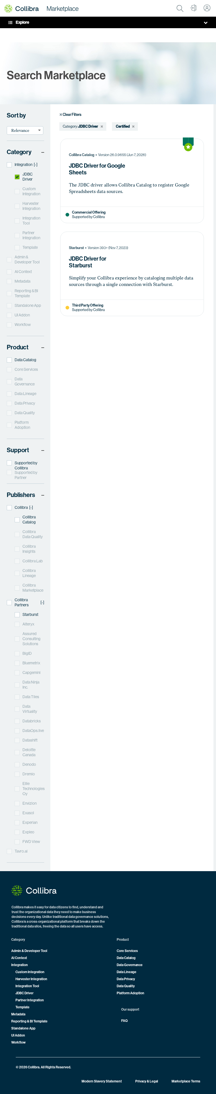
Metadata (18, 1014)
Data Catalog (126, 958)
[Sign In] (207, 8)
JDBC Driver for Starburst (87, 262)
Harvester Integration (31, 979)
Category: (70, 126)
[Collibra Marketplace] (41, 8)
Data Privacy (126, 979)
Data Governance (130, 965)
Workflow (18, 1042)
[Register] (193, 8)
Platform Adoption (130, 993)
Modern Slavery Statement (102, 1081)
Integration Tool (27, 986)
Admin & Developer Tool (29, 951)
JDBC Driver (24, 993)
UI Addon (18, 1035)
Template (22, 1007)
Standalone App (23, 1028)
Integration (19, 965)
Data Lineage (126, 972)
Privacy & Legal (146, 1081)
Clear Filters (71, 114)
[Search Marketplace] (180, 8)
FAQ (124, 1020)
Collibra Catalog (81, 155)
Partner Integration (29, 1000)
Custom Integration (29, 972)
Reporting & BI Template (29, 1021)
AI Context (19, 958)
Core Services (127, 951)
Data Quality (126, 986)
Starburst (76, 248)
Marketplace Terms (186, 1081)
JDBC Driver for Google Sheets (97, 169)
